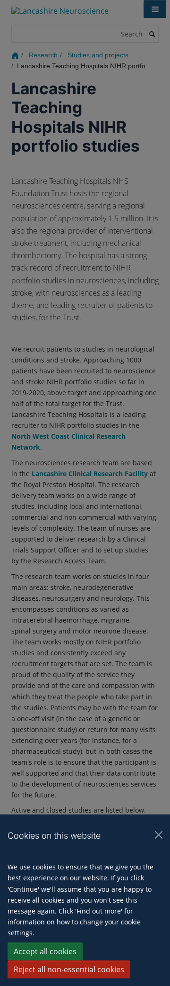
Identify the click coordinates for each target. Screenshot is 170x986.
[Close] (158, 834)
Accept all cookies (45, 951)
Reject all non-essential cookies (69, 969)
